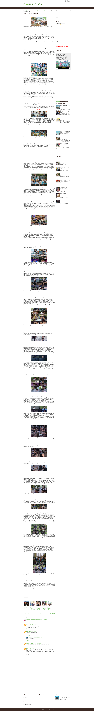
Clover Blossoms (46, 709)
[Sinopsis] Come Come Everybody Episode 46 (63, 188)
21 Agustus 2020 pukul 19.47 (37, 643)
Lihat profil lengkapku (63, 699)
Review (38, 10)
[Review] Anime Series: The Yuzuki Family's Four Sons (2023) (44, 608)
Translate (62, 24)
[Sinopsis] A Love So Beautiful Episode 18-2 (65, 168)
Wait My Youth (42, 10)
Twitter (57, 17)
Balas (27, 628)
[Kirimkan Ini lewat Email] (24, 597)
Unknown (28, 624)
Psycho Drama (26, 703)
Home (25, 1)
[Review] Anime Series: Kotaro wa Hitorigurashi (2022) (65, 144)
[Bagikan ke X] (26, 597)
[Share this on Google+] (28, 596)
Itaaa (27, 631)
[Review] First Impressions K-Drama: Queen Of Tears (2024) (38, 608)
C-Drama (27, 10)
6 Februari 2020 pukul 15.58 (38, 637)
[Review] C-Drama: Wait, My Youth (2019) (31, 13)
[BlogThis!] (25, 597)
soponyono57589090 (29, 643)
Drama (28, 1)
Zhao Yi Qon (46, 10)
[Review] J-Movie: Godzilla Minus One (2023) (49, 608)
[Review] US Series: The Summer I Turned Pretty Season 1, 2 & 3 (65, 106)
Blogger (54, 709)
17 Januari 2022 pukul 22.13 (32, 648)
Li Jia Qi (30, 10)
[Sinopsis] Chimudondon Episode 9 (64, 173)
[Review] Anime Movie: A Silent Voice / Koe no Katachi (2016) (65, 132)
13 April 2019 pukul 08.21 (43, 619)
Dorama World (26, 697)
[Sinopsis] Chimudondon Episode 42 (64, 200)
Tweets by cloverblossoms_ (60, 52)
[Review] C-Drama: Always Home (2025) (65, 112)
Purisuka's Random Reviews (28, 704)
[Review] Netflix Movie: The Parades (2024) (26, 607)
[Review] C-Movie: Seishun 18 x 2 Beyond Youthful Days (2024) (65, 137)
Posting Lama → (52, 613)
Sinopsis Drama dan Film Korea (28, 705)
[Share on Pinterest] (29, 596)
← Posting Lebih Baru (27, 613)
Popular (58, 101)
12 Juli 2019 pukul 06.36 (33, 624)
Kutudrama (25, 701)
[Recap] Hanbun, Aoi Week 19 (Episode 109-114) (64, 194)
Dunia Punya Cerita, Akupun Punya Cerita (33, 619)
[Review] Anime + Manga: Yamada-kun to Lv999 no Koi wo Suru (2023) (32, 608)
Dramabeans (25, 698)
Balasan (28, 635)
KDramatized (25, 700)
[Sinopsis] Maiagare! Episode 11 (65, 161)
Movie (34, 1)
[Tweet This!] (26, 596)
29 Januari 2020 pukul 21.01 (32, 631)
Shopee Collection (58, 14)
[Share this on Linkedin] (30, 596)
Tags (61, 101)
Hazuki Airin (31, 637)
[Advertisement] (39, 154)
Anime (31, 1)
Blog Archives (66, 101)
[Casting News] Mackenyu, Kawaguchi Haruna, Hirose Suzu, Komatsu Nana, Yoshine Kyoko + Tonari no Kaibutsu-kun (65, 181)
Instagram (57, 16)
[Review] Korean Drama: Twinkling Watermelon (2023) (65, 118)
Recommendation (34, 10)
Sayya (27, 648)
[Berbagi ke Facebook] (27, 597)
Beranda (40, 613)
